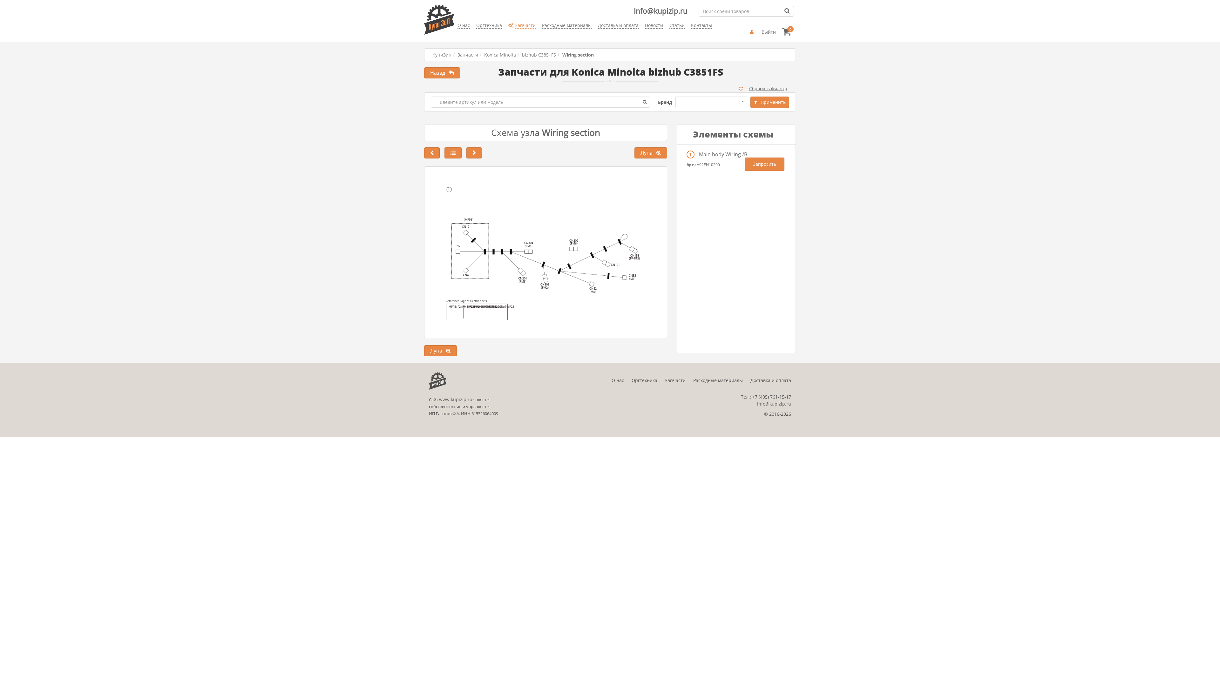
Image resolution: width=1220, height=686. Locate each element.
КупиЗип (441, 55)
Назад (439, 72)
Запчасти (468, 55)
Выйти (769, 32)
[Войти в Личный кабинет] (752, 32)
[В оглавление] (453, 152)
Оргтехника (644, 380)
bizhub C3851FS (539, 55)
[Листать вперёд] (474, 152)
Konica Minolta (500, 55)
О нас (618, 380)
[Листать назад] (432, 152)
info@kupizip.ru (774, 404)
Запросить (764, 164)
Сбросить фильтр (768, 88)
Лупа (648, 152)
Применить (773, 102)
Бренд (665, 102)
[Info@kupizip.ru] (457, 35)
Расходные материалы (718, 380)
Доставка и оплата (770, 380)
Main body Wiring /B (723, 154)
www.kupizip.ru (455, 399)
